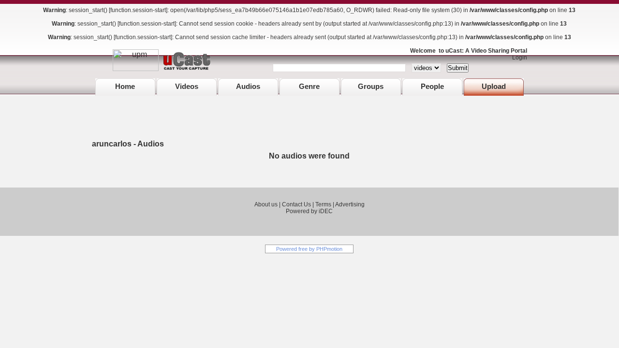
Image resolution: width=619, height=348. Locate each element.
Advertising (350, 204)
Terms (323, 204)
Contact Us (296, 204)
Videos (186, 86)
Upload (494, 86)
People (432, 86)
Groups (370, 86)
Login (517, 57)
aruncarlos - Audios (128, 144)
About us (266, 204)
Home (125, 86)
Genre (309, 86)
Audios (248, 86)
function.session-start (138, 10)
